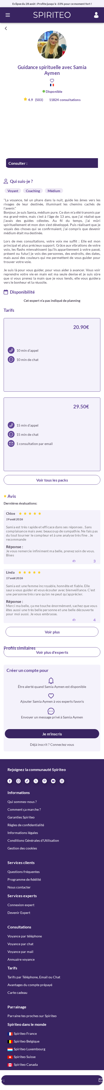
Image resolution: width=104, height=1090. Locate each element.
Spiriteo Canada (26, 1064)
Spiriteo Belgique (26, 1041)
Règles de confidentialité (25, 825)
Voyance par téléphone (24, 936)
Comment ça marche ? (24, 809)
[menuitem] (61, 780)
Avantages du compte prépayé (29, 985)
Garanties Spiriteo (21, 817)
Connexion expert (20, 905)
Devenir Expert (18, 913)
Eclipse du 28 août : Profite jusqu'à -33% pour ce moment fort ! (52, 4)
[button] (52, 15)
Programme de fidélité (24, 879)
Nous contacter (19, 887)
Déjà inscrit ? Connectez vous (52, 744)
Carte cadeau (17, 992)
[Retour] (6, 28)
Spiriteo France (25, 1033)
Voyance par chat (20, 944)
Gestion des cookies (22, 848)
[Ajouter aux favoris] (52, 81)
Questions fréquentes (23, 872)
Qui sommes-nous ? (22, 802)
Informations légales (22, 833)
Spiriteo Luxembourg (29, 1049)
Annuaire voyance (21, 959)
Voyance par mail (20, 952)
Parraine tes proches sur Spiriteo (32, 1016)
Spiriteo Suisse (25, 1057)
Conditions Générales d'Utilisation (33, 840)
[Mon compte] (96, 15)
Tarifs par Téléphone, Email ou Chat (33, 977)
